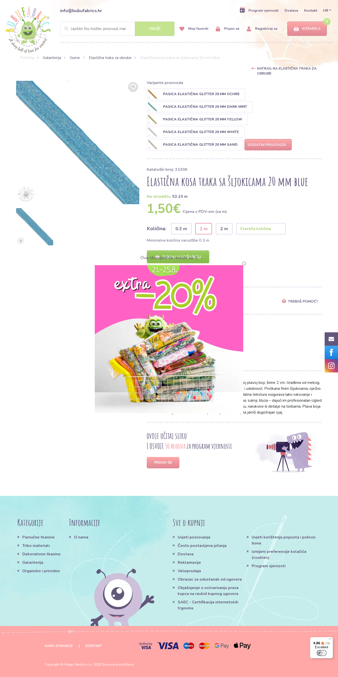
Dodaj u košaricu (181, 257)
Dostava (291, 10)
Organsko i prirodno (41, 571)
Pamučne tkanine (38, 537)
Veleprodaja (189, 571)
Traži (154, 28)
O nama (81, 537)
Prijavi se (231, 28)
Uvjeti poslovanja (194, 537)
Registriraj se (265, 28)
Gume (75, 57)
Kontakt (310, 10)
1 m (204, 229)
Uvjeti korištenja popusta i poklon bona (283, 540)
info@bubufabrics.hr (81, 11)
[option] (77, 142)
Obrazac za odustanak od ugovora (210, 579)
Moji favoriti (197, 28)
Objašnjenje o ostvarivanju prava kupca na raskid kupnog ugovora (208, 590)
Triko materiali (36, 545)
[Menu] (330, 640)
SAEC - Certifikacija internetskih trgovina (208, 605)
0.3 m (181, 229)
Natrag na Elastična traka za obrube (286, 71)
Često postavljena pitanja (202, 545)
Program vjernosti (263, 10)
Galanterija (52, 57)
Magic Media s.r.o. (78, 664)
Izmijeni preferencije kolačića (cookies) (279, 554)
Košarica (311, 28)
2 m (224, 229)
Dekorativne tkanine (41, 554)
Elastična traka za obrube (110, 57)
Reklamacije (189, 562)
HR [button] (325, 10)
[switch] (322, 653)
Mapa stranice (59, 646)
